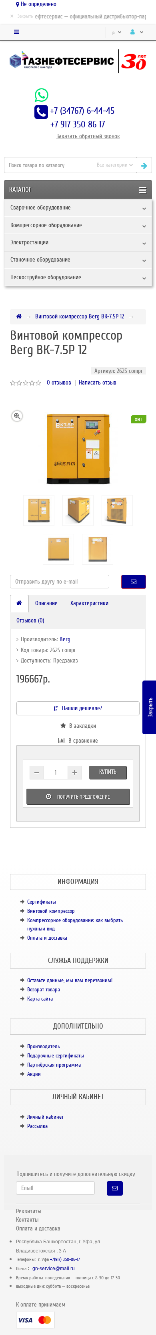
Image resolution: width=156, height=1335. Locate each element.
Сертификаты (41, 901)
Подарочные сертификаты (55, 1055)
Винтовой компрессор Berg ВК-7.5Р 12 (79, 316)
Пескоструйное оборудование (45, 277)
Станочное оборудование (40, 259)
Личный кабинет (45, 1117)
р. (114, 32)
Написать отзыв (97, 382)
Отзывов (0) (30, 620)
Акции (34, 1074)
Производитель (43, 1046)
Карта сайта (40, 998)
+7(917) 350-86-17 (65, 1259)
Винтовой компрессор (51, 911)
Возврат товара (43, 989)
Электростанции (29, 242)
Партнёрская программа (54, 1064)
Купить (107, 771)
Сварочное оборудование (40, 207)
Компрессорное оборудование (46, 225)
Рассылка (37, 1126)
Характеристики (89, 603)
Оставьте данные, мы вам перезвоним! (69, 980)
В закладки (81, 725)
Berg (65, 639)
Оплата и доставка (47, 937)
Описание (46, 603)
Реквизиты (28, 1211)
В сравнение (81, 740)
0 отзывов (59, 382)
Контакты (27, 1219)
